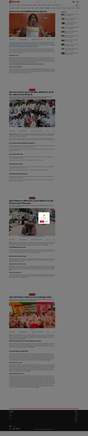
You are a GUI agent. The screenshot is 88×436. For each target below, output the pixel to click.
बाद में (46, 221)
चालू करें (42, 221)
